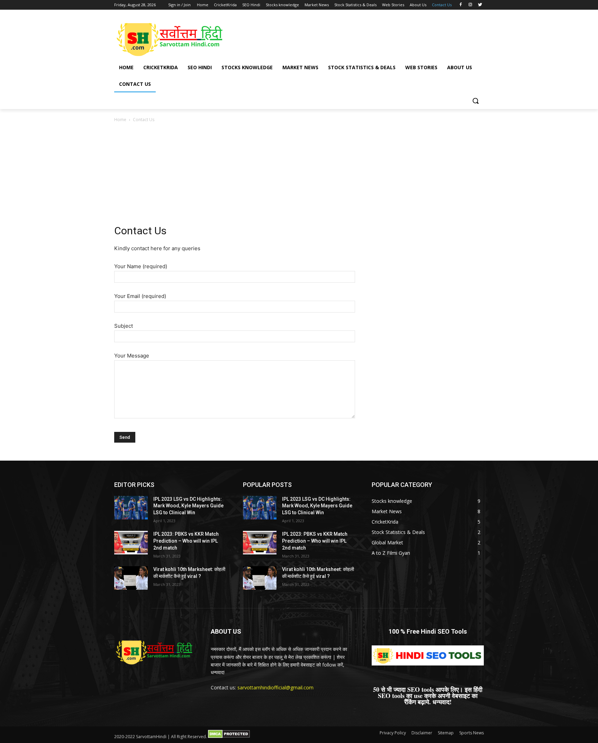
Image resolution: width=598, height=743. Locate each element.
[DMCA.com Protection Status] (229, 737)
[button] (475, 100)
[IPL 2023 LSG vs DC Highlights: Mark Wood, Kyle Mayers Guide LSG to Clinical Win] (131, 507)
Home (120, 120)
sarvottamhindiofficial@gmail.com (275, 687)
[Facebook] (461, 5)
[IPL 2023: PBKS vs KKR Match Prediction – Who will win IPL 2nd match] (131, 542)
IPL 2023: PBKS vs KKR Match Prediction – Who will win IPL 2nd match (186, 540)
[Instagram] (470, 5)
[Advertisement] (351, 37)
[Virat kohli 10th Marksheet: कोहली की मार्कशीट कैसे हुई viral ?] (131, 578)
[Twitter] (480, 5)
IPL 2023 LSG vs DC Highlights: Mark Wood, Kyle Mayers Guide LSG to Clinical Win (188, 505)
